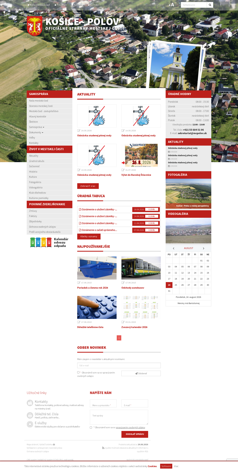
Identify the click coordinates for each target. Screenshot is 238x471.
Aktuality (78, 5)
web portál (68, 459)
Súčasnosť (34, 166)
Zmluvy (33, 210)
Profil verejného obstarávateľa (44, 231)
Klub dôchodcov (37, 192)
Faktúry (33, 216)
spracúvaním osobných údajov (130, 427)
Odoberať (142, 373)
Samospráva (36, 127)
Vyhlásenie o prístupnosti (37, 448)
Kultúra (33, 176)
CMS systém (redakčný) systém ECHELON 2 (45, 459)
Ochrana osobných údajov (42, 226)
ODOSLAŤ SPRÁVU (135, 434)
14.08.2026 (130, 130)
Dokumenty (35, 132)
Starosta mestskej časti (41, 105)
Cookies (152, 466)
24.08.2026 (86, 130)
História (33, 171)
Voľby (32, 137)
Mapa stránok (32, 444)
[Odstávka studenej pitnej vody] (97, 115)
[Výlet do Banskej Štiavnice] (141, 155)
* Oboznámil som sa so (119, 427)
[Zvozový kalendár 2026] (141, 307)
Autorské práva (55, 448)
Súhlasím (166, 466)
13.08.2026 (86, 170)
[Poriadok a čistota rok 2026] (97, 268)
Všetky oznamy (88, 236)
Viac (176, 466)
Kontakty (33, 142)
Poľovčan (62, 5)
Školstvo (33, 121)
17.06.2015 (86, 282)
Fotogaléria (35, 182)
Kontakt (94, 5)
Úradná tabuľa (36, 161)
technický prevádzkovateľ (137, 459)
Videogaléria (35, 187)
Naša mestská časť (40, 5)
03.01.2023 (130, 322)
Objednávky (35, 221)
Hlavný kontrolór (37, 116)
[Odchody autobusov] (141, 268)
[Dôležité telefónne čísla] (97, 307)
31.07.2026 (130, 170)
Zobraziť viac (88, 186)
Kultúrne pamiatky (38, 198)
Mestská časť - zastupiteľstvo (43, 111)
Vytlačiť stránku (46, 444)
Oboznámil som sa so (96, 374)
